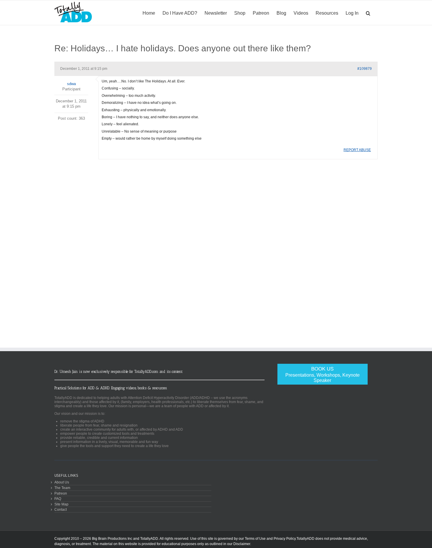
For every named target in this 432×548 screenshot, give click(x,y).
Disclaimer (241, 544)
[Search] (368, 12)
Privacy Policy (285, 539)
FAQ (57, 498)
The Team (62, 488)
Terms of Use (255, 539)
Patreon (60, 493)
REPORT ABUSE (357, 150)
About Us (61, 482)
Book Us (322, 374)
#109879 (364, 69)
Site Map (61, 504)
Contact (60, 509)
